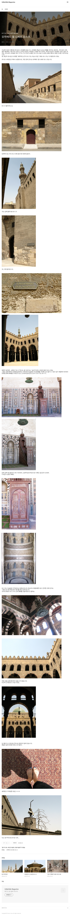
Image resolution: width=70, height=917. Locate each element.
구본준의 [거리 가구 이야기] (8, 913)
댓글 (3, 881)
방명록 (6, 9)
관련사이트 (4, 908)
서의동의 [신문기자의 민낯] (8, 911)
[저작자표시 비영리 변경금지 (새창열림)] (20, 843)
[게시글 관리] (9, 843)
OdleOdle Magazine (8, 2)
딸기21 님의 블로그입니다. (11, 891)
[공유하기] (7, 843)
